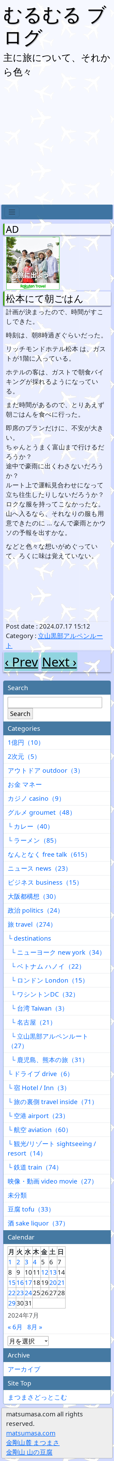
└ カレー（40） (31, 826)
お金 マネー (25, 784)
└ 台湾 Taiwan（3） (38, 1008)
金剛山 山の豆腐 (29, 1452)
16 (20, 1282)
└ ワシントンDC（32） (43, 994)
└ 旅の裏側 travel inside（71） (53, 1101)
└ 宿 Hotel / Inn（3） (39, 1087)
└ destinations (29, 938)
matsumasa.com (30, 1433)
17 (28, 1282)
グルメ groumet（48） (42, 812)
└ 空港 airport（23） (38, 1115)
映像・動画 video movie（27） (53, 1181)
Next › (59, 661)
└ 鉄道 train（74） (35, 1167)
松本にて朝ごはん (45, 298)
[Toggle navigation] (12, 212)
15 (12, 1282)
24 (28, 1292)
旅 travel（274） (32, 924)
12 (45, 1272)
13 (53, 1272)
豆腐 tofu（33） (31, 1209)
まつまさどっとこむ (37, 1397)
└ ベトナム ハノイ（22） (46, 966)
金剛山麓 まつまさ (33, 1442)
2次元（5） (24, 756)
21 (61, 1282)
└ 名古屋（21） (32, 1022)
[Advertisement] (57, 142)
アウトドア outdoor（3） (46, 770)
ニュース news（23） (40, 868)
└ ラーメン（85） (34, 840)
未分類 (17, 1195)
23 (20, 1292)
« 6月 (15, 1326)
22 (12, 1292)
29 (12, 1303)
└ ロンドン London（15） (48, 980)
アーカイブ (24, 1369)
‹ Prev (21, 661)
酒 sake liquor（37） (38, 1223)
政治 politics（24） (36, 910)
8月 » (34, 1326)
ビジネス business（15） (45, 882)
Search (20, 713)
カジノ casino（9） (36, 798)
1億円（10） (26, 742)
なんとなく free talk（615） (49, 854)
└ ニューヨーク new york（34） (57, 952)
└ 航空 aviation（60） (40, 1129)
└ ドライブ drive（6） (40, 1073)
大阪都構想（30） (34, 896)
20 (53, 1282)
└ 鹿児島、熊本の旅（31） (48, 1059)
